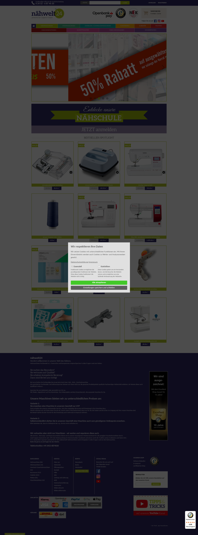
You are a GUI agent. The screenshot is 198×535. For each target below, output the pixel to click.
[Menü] (194, 512)
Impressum (93, 262)
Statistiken (105, 267)
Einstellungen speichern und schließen (99, 288)
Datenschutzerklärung (79, 262)
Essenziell (78, 267)
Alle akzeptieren (99, 283)
